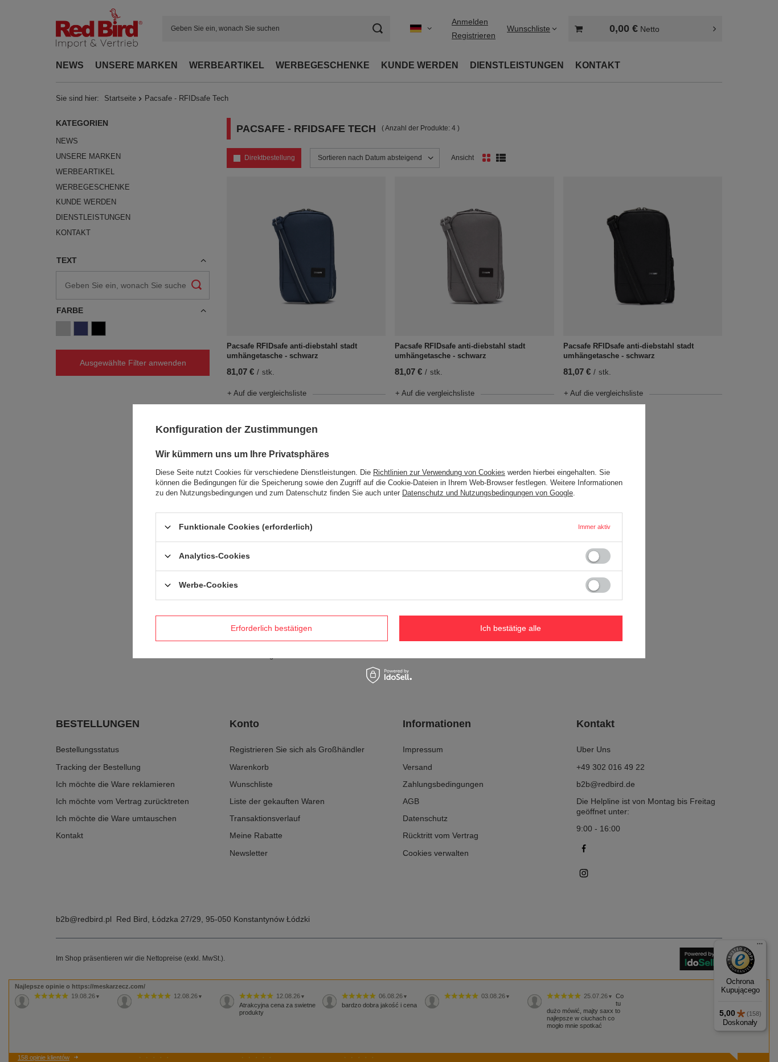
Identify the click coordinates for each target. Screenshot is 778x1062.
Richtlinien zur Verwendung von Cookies (439, 472)
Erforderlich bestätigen (271, 628)
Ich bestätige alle (510, 628)
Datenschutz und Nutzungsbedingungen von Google (487, 492)
